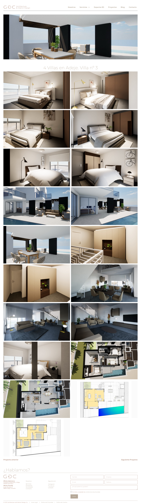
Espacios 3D (99, 7)
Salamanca (11, 481)
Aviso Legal (34, 502)
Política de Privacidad (47, 502)
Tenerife (10, 485)
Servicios (83, 7)
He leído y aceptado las (86, 492)
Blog (123, 7)
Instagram (51, 484)
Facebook (51, 486)
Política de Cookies (61, 502)
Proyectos (112, 7)
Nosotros (71, 7)
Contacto (133, 7)
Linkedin (50, 487)
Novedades (29, 487)
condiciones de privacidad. (92, 492)
